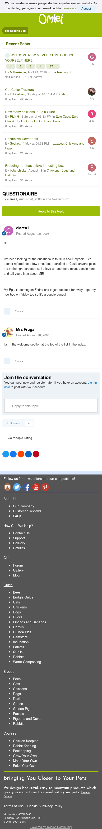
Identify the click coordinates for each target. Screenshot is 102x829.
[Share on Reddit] (21, 454)
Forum (18, 565)
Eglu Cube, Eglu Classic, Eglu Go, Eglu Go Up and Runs (41, 118)
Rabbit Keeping (24, 745)
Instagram (7, 487)
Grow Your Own (25, 755)
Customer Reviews (27, 511)
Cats (62, 94)
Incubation (21, 641)
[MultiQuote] (7, 311)
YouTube (36, 487)
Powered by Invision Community (51, 827)
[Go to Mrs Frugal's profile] (8, 332)
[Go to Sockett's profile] (92, 141)
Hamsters (20, 636)
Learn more (69, 8)
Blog (16, 575)
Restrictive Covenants (21, 138)
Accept (86, 8)
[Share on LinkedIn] (28, 454)
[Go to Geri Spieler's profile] (92, 57)
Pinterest (45, 487)
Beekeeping (22, 750)
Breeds (9, 671)
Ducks (17, 617)
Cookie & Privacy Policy (44, 805)
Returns (19, 547)
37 (52, 66)
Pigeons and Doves (27, 718)
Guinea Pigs (22, 632)
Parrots (18, 646)
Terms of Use (14, 805)
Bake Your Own (24, 765)
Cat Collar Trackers (19, 89)
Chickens (20, 607)
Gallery (18, 570)
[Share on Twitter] (5, 454)
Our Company (23, 506)
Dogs (17, 612)
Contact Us (21, 533)
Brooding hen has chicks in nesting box (34, 165)
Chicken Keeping (25, 740)
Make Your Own (25, 760)
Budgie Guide (23, 597)
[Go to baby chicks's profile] (92, 168)
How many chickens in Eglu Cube (30, 111)
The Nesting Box (62, 72)
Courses (10, 733)
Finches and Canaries (29, 622)
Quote (19, 311)
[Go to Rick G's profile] (92, 114)
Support (19, 538)
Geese (18, 703)
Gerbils (18, 627)
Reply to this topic (51, 211)
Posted (32, 233)
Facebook (26, 487)
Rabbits (18, 656)
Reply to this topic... (26, 405)
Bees (17, 592)
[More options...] (93, 230)
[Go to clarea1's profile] (8, 230)
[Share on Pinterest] (36, 454)
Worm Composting (27, 661)
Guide (8, 584)
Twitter (17, 487)
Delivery (19, 543)
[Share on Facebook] (13, 454)
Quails (18, 651)
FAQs (17, 516)
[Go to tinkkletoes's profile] (92, 92)
